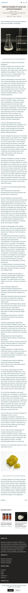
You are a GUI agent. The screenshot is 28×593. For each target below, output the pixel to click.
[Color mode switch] (21, 2)
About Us (3, 577)
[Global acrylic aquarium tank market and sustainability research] (21, 516)
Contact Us (4, 575)
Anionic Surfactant (6, 562)
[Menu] (26, 2)
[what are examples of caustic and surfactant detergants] (14, 41)
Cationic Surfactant (6, 561)
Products (3, 570)
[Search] (23, 2)
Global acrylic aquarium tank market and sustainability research (21, 524)
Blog (14, 16)
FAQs (2, 573)
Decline (17, 590)
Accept (10, 590)
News (2, 572)
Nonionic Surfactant (6, 559)
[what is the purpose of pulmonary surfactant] (7, 516)
